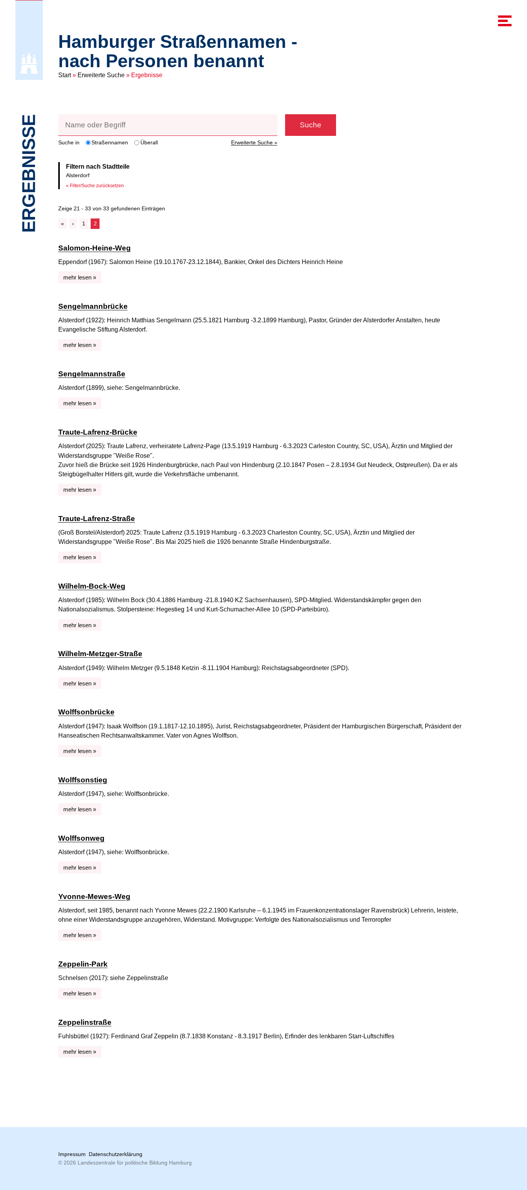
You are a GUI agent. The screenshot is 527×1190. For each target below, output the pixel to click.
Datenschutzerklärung (115, 1154)
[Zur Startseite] (29, 63)
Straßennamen (109, 142)
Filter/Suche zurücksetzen (97, 185)
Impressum (72, 1154)
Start (64, 75)
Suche (310, 125)
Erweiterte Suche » (254, 142)
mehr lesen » (79, 277)
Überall (149, 142)
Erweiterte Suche (101, 75)
